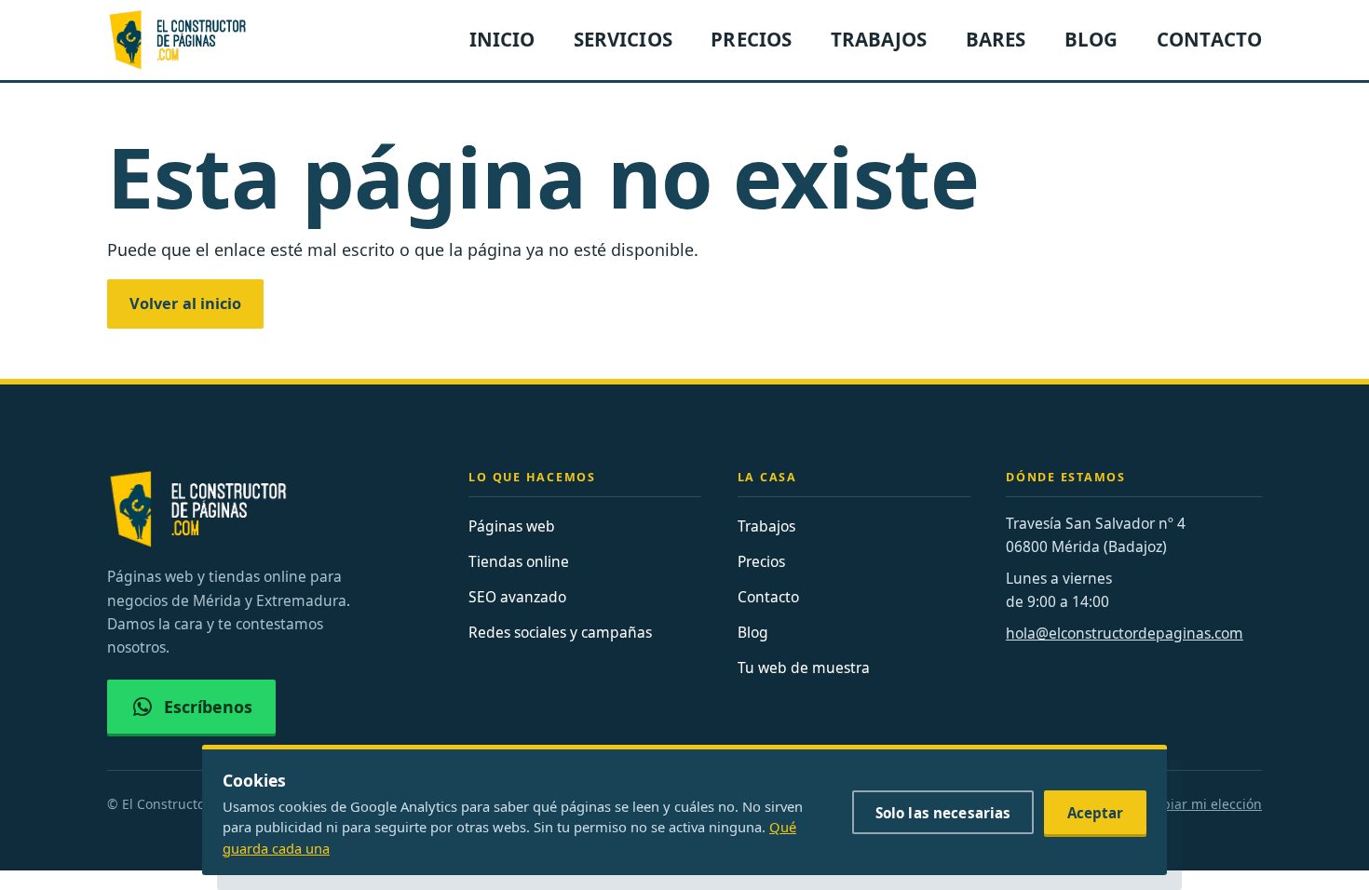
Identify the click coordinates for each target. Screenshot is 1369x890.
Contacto (768, 597)
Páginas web (511, 526)
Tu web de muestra (804, 667)
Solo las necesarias (943, 812)
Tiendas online (518, 561)
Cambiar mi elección (1198, 804)
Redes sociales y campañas (560, 632)
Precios (761, 561)
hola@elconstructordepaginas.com (1124, 633)
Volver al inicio (185, 303)
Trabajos (766, 526)
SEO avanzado (517, 597)
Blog (753, 632)
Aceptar (1095, 812)
